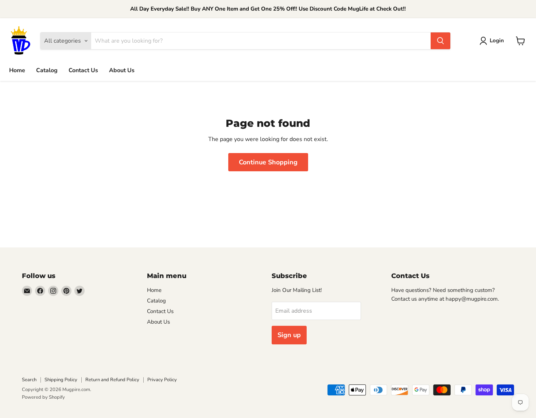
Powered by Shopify (43, 397)
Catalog (47, 70)
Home (17, 70)
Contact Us (83, 70)
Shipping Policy (60, 379)
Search (29, 379)
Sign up (289, 335)
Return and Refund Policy (112, 379)
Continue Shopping (268, 162)
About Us (122, 70)
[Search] (440, 40)
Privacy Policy (162, 379)
